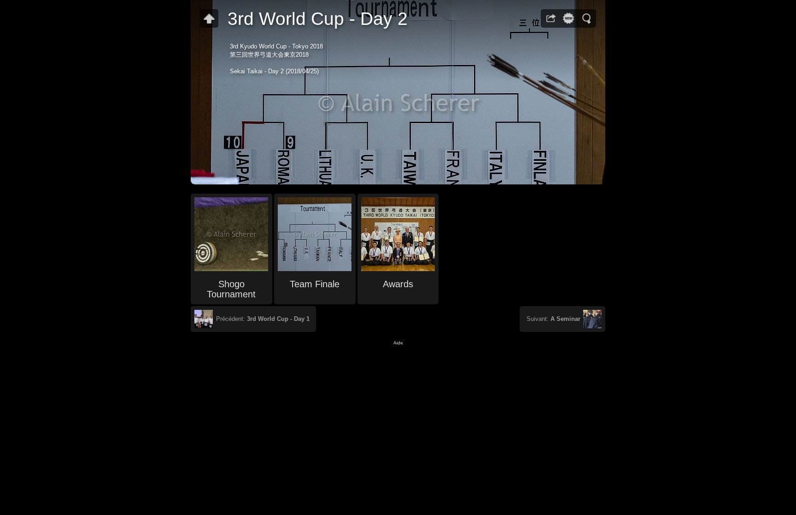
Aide (398, 342)
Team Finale (314, 284)
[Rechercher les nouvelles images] (568, 18)
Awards (398, 284)
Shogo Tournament (231, 289)
